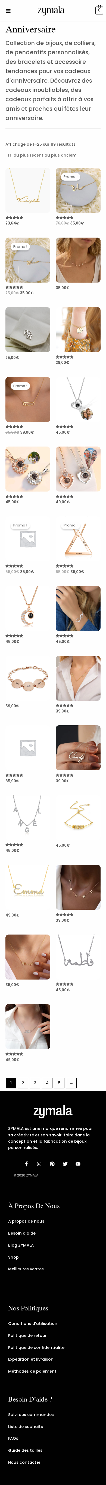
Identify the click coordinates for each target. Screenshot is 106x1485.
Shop (13, 1257)
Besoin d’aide (22, 1233)
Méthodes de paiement (32, 1371)
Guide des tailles (25, 1450)
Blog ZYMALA (21, 1245)
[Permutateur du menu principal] (8, 10)
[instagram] (40, 1163)
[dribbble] (66, 1163)
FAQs (13, 1438)
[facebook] (27, 1163)
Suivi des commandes (31, 1414)
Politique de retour (27, 1335)
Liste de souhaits (25, 1426)
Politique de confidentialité (36, 1347)
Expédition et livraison (31, 1359)
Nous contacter (24, 1462)
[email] (79, 1163)
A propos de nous (26, 1221)
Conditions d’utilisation (32, 1323)
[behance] (53, 1163)
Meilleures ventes (26, 1269)
